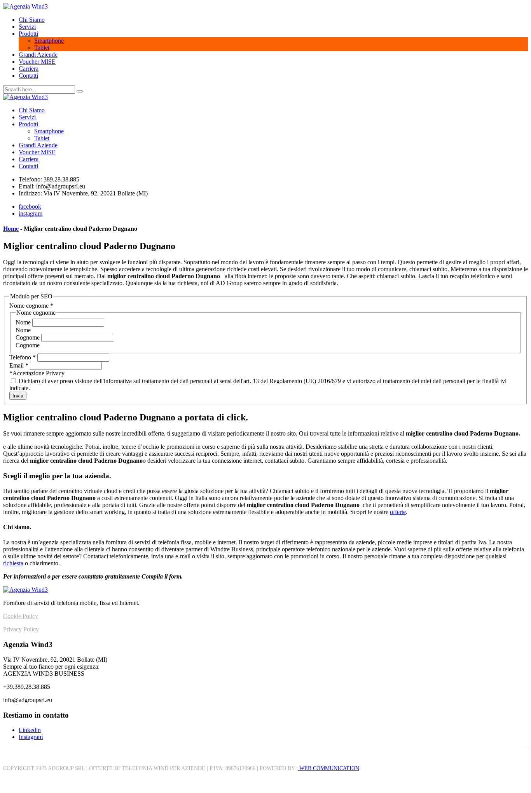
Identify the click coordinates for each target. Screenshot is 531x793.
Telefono (22, 357)
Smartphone (49, 40)
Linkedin (30, 730)
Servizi (27, 26)
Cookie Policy (20, 616)
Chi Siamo (32, 19)
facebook (30, 206)
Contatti (28, 75)
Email (18, 365)
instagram (30, 213)
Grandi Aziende (38, 54)
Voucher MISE (37, 61)
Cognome (28, 337)
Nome (24, 322)
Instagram (31, 737)
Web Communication (328, 768)
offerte (398, 512)
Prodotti (28, 33)
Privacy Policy (21, 629)
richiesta (13, 563)
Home (11, 228)
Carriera (28, 68)
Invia (17, 396)
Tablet (41, 47)
